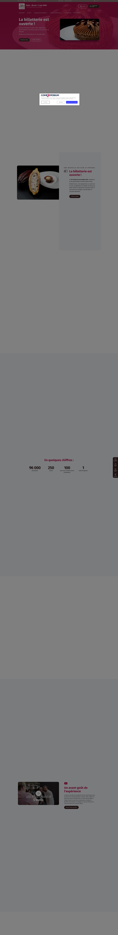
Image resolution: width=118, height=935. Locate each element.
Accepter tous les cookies (72, 102)
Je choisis (45, 102)
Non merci (61, 102)
